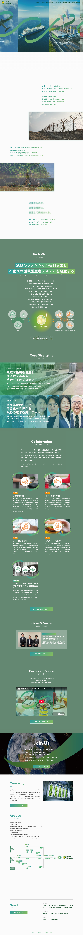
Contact (78, 2)
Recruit (73, 2)
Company (64, 2)
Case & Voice (57, 2)
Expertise (43, 2)
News (69, 2)
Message (37, 2)
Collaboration (49, 2)
